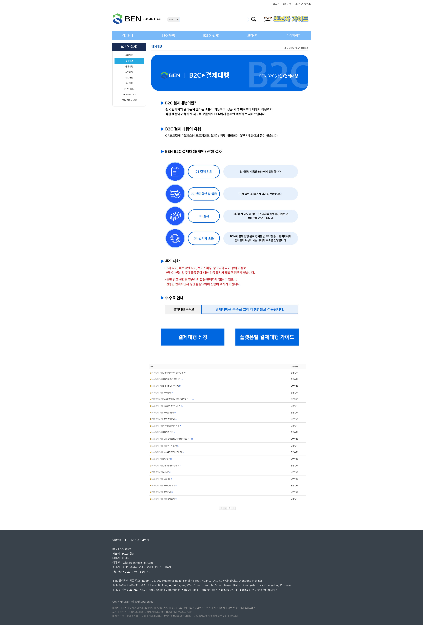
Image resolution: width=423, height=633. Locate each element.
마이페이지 (294, 35)
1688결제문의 (163, 412)
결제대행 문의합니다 (165, 465)
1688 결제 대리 (163, 485)
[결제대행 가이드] (269, 337)
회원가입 (287, 3)
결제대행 (129, 61)
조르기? (161, 472)
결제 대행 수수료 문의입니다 (168, 372)
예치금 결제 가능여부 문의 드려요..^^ (172, 399)
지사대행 (129, 83)
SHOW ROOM (129, 94)
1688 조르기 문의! (165, 446)
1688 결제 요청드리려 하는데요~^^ (171, 439)
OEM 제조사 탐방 (129, 100)
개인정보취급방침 (140, 539)
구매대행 (129, 55)
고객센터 (253, 35)
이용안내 (128, 35)
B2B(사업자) (211, 35)
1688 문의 (162, 392)
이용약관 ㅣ (119, 539)
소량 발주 (161, 459)
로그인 (276, 3)
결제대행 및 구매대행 (166, 386)
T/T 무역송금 (129, 89)
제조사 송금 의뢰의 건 (166, 426)
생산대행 (129, 77)
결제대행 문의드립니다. (167, 379)
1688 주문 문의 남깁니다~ (168, 452)
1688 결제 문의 (163, 419)
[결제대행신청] (190, 337)
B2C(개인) (168, 35)
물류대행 (129, 66)
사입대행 (129, 72)
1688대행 (161, 479)
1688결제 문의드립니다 (167, 406)
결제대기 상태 (163, 432)
